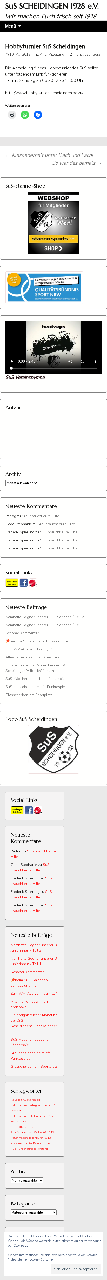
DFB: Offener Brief (23, 1127)
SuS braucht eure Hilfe (40, 516)
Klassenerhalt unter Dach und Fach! (49, 155)
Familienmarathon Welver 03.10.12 (32, 1132)
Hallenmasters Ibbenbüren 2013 (31, 1138)
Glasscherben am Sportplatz (28, 694)
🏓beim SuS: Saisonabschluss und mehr (38, 641)
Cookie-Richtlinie (41, 1259)
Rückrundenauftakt (23, 1149)
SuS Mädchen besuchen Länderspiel (35, 678)
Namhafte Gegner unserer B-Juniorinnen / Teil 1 (44, 625)
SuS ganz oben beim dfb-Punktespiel (35, 686)
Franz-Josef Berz (86, 54)
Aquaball (16, 1100)
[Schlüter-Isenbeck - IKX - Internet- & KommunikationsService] (33, 582)
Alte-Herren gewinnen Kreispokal (33, 657)
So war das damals (77, 162)
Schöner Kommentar (22, 633)
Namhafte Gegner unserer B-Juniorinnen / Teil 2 (44, 617)
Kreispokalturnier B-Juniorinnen (31, 1143)
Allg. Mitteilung (52, 54)
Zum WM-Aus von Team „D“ (28, 649)
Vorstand (42, 1149)
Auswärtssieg (31, 1100)
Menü (10, 26)
